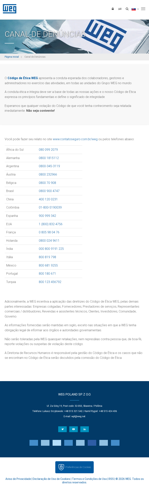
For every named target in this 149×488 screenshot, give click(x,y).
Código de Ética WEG (23, 78)
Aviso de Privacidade (18, 478)
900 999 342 (47, 216)
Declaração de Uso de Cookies (51, 478)
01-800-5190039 (50, 207)
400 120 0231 (48, 199)
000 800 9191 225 (51, 249)
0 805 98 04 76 (49, 232)
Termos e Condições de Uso (89, 478)
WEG (8, 8)
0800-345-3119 (49, 166)
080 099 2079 (48, 149)
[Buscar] (127, 8)
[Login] (113, 8)
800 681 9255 (48, 265)
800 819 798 (47, 257)
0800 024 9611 (49, 240)
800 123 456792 (50, 282)
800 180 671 (47, 273)
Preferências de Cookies (78, 467)
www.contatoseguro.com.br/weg (75, 139)
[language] (135, 8)
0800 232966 (48, 174)
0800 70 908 (47, 183)
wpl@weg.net (78, 416)
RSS (111, 478)
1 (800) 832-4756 (50, 224)
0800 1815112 (49, 158)
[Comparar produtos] (120, 8)
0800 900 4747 (49, 191)
